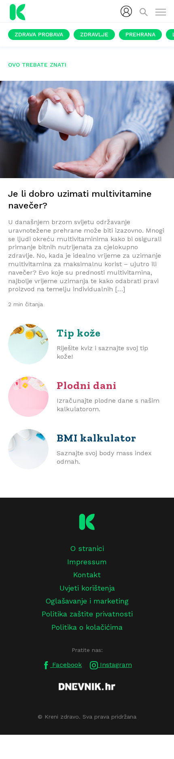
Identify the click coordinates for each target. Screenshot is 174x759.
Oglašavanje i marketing (87, 601)
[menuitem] (126, 11)
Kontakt (87, 574)
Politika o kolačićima (87, 627)
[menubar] (126, 11)
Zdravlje (94, 34)
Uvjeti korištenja (87, 588)
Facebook (66, 665)
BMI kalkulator (96, 437)
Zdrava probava (39, 34)
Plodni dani (87, 385)
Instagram (115, 665)
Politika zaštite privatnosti (87, 614)
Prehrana (140, 34)
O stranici (87, 548)
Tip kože (79, 332)
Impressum (87, 561)
